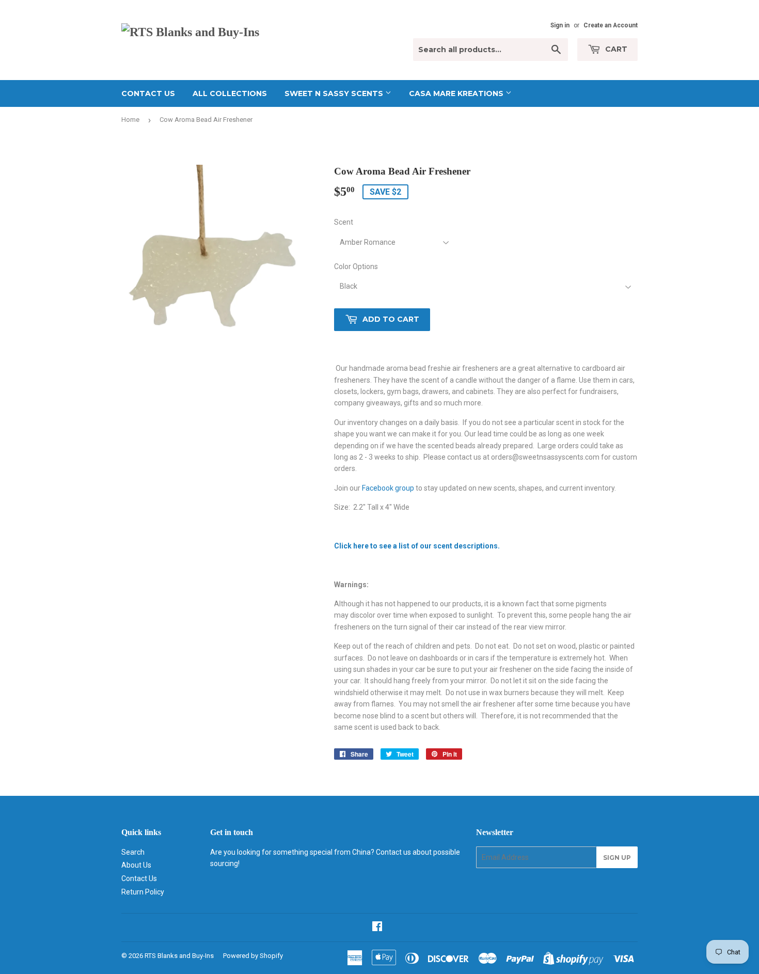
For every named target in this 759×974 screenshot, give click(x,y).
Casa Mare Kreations (457, 93)
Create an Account (610, 25)
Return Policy (142, 892)
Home (130, 119)
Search (133, 852)
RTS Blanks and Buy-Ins (179, 956)
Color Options (356, 266)
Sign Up (617, 857)
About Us (136, 865)
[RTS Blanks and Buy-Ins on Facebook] (377, 927)
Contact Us (148, 93)
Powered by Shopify (253, 956)
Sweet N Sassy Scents (334, 93)
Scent (343, 222)
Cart (615, 49)
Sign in (560, 25)
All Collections (230, 93)
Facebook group (388, 488)
